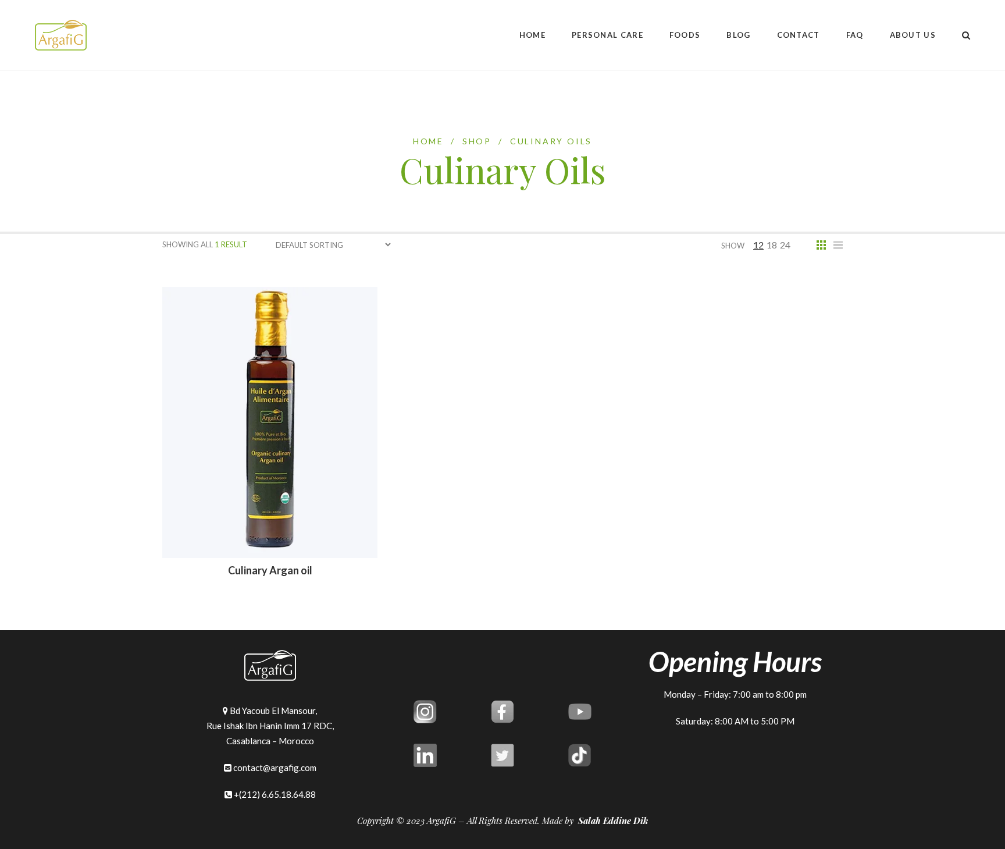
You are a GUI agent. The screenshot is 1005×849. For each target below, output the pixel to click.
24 (785, 244)
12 (758, 244)
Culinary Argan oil (270, 570)
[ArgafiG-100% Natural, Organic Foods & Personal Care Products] (61, 35)
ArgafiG (441, 820)
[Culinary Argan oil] (269, 421)
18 (772, 244)
